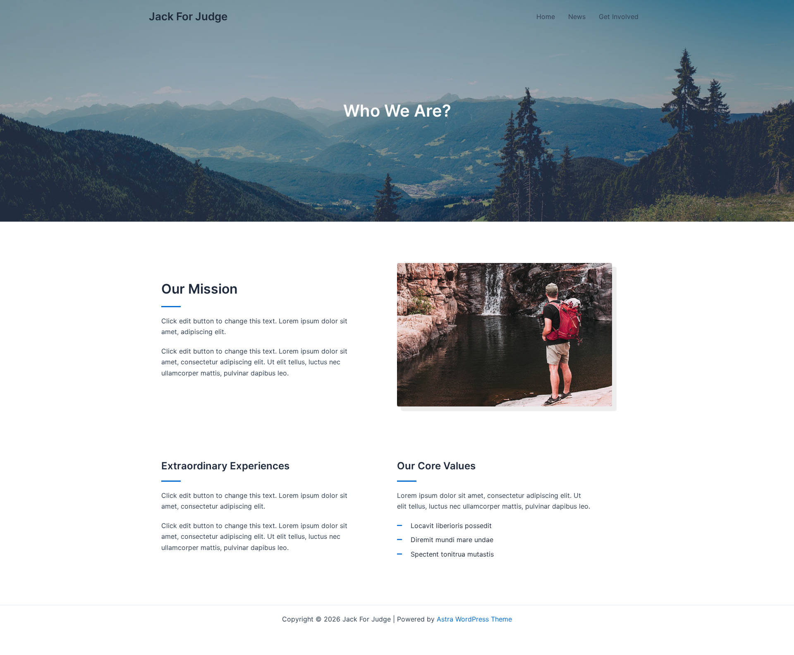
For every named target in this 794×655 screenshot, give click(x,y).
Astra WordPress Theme (474, 619)
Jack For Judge (188, 16)
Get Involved (619, 16)
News (577, 16)
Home (545, 16)
